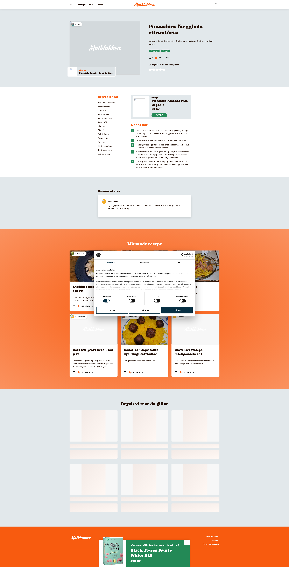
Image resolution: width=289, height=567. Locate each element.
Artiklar (92, 4)
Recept (72, 4)
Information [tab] (144, 262)
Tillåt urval (144, 310)
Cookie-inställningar (211, 544)
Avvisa (112, 310)
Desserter (154, 51)
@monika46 (113, 201)
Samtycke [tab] (111, 262)
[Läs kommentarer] (151, 57)
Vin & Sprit (82, 4)
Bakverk (165, 51)
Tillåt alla (177, 310)
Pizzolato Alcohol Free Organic (96, 73)
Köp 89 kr (159, 115)
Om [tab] (178, 262)
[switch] (132, 300)
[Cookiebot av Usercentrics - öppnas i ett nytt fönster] (183, 255)
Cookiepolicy (214, 540)
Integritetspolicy (212, 536)
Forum (100, 4)
